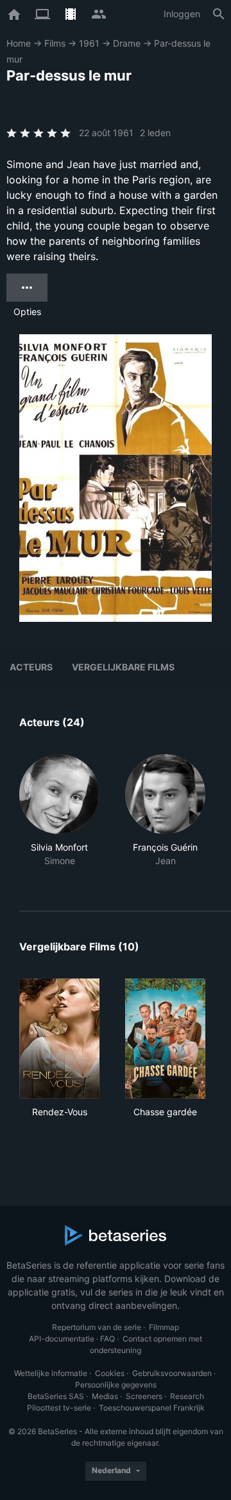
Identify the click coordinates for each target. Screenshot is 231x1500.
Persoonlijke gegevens (116, 1384)
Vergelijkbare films (123, 666)
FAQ (107, 1338)
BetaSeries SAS (56, 1396)
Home (18, 43)
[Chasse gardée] (165, 1038)
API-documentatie (61, 1338)
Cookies (109, 1373)
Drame (127, 43)
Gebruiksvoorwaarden (172, 1373)
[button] (59, 817)
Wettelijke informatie (50, 1373)
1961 (89, 43)
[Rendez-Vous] (59, 1038)
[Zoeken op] (219, 14)
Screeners (144, 1396)
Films (54, 43)
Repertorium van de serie (96, 1327)
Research (187, 1396)
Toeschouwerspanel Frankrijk (152, 1407)
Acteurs (31, 666)
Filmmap (164, 1327)
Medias (105, 1396)
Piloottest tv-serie (59, 1407)
